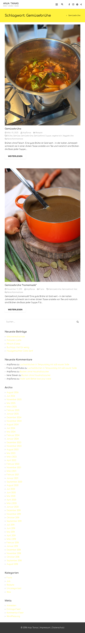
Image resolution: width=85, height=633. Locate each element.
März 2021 (11, 471)
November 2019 (14, 514)
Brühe (9, 136)
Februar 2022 (13, 464)
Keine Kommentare (15, 139)
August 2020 (12, 485)
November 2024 (14, 421)
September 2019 (14, 521)
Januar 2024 (13, 439)
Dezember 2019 (14, 510)
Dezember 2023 (14, 442)
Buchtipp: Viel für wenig (18, 347)
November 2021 (14, 468)
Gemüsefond (39, 136)
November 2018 (14, 553)
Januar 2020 (13, 507)
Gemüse (16, 136)
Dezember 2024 (14, 417)
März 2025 (12, 407)
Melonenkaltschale (16, 337)
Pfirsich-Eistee (13, 344)
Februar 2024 (13, 435)
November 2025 (14, 400)
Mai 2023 (11, 453)
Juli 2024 (11, 428)
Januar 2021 (12, 478)
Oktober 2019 (13, 518)
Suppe (48, 136)
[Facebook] (69, 4)
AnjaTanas (26, 133)
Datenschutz (58, 628)
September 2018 (14, 561)
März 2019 (11, 539)
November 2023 (14, 446)
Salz (75, 289)
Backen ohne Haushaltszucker (34, 372)
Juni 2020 (11, 493)
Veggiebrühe (68, 136)
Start (63, 16)
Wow (9, 592)
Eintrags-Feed (13, 609)
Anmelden (11, 606)
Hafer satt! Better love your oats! (35, 379)
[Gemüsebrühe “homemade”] (42, 225)
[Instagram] (73, 4)
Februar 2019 (13, 543)
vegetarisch (57, 136)
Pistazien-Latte (14, 340)
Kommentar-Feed (15, 613)
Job (8, 581)
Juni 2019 (11, 528)
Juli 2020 (11, 489)
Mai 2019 (11, 532)
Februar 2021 (13, 475)
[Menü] (56, 4)
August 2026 (12, 392)
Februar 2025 (13, 410)
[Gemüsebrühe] (42, 74)
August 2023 (12, 450)
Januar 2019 (12, 546)
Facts (41, 289)
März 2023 (12, 457)
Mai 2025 (11, 403)
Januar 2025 (13, 414)
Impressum (45, 628)
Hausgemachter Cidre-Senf (20, 351)
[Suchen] (62, 4)
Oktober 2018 (13, 557)
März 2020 (12, 503)
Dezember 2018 (14, 550)
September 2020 (14, 482)
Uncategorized (14, 588)
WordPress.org (13, 616)
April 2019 (11, 536)
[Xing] (81, 4)
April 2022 (11, 460)
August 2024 (13, 425)
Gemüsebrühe (13, 128)
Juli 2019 (10, 525)
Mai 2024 (11, 432)
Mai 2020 (11, 496)
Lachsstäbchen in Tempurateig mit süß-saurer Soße (44, 365)
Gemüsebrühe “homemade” (21, 285)
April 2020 (11, 500)
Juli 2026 (11, 396)
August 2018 (12, 564)
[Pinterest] (77, 4)
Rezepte (39, 133)
